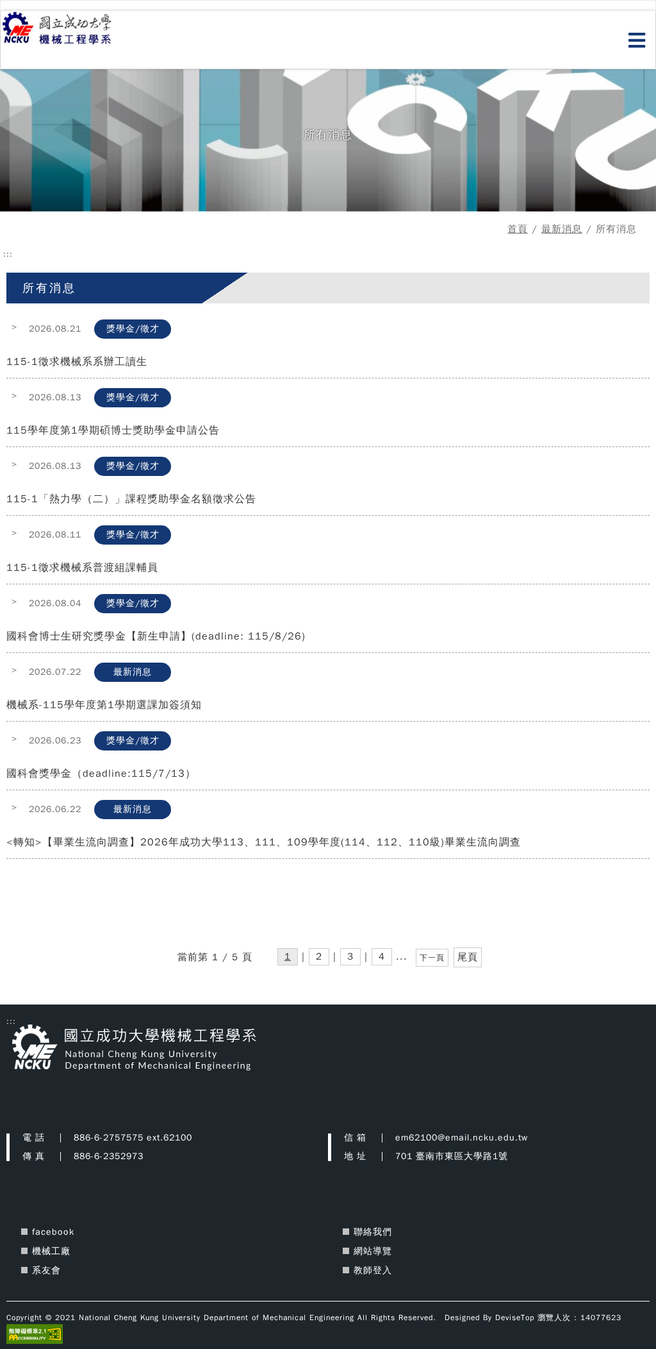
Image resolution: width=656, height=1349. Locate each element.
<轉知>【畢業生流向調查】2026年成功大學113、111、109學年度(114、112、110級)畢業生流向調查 (263, 842)
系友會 (46, 1270)
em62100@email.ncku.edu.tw (461, 1137)
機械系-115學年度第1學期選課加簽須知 (104, 705)
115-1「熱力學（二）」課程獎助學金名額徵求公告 (131, 499)
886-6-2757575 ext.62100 (133, 1137)
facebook (53, 1231)
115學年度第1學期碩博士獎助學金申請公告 (113, 430)
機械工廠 (51, 1251)
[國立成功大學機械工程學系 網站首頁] (72, 29)
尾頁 (467, 957)
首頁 (517, 229)
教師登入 (373, 1270)
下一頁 (432, 958)
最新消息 (561, 229)
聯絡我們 (373, 1231)
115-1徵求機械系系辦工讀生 (76, 361)
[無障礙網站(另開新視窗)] (34, 1333)
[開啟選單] (637, 41)
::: (8, 254)
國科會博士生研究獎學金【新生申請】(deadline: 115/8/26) (156, 636)
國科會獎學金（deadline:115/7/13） (101, 773)
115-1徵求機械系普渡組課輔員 (82, 567)
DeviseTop (514, 1317)
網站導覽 (373, 1251)
